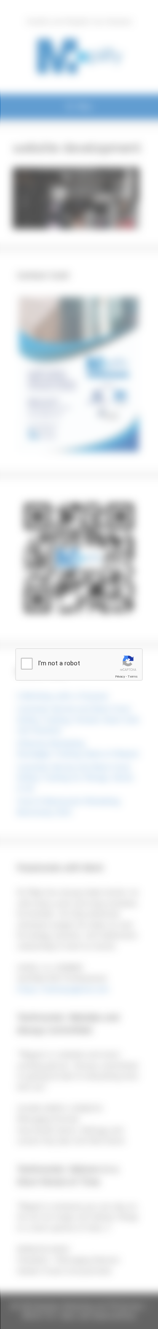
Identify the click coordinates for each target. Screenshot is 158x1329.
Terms (133, 676)
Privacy (120, 676)
